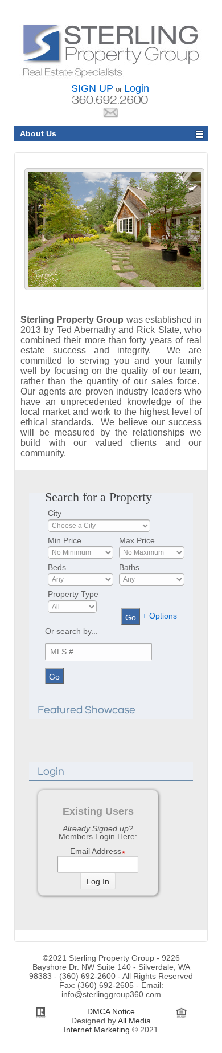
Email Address (95, 851)
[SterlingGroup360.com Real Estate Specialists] (111, 49)
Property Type (73, 594)
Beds (57, 567)
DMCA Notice (111, 1011)
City (54, 513)
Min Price (64, 540)
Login (136, 88)
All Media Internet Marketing (107, 1025)
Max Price (137, 540)
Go (130, 617)
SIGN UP (92, 88)
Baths (129, 567)
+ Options (159, 616)
